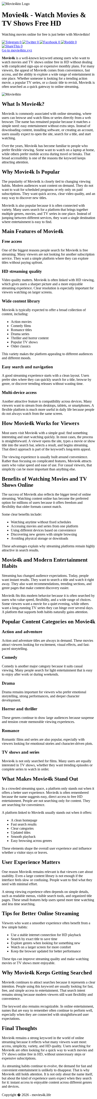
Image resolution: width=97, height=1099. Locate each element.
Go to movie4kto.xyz (17, 50)
